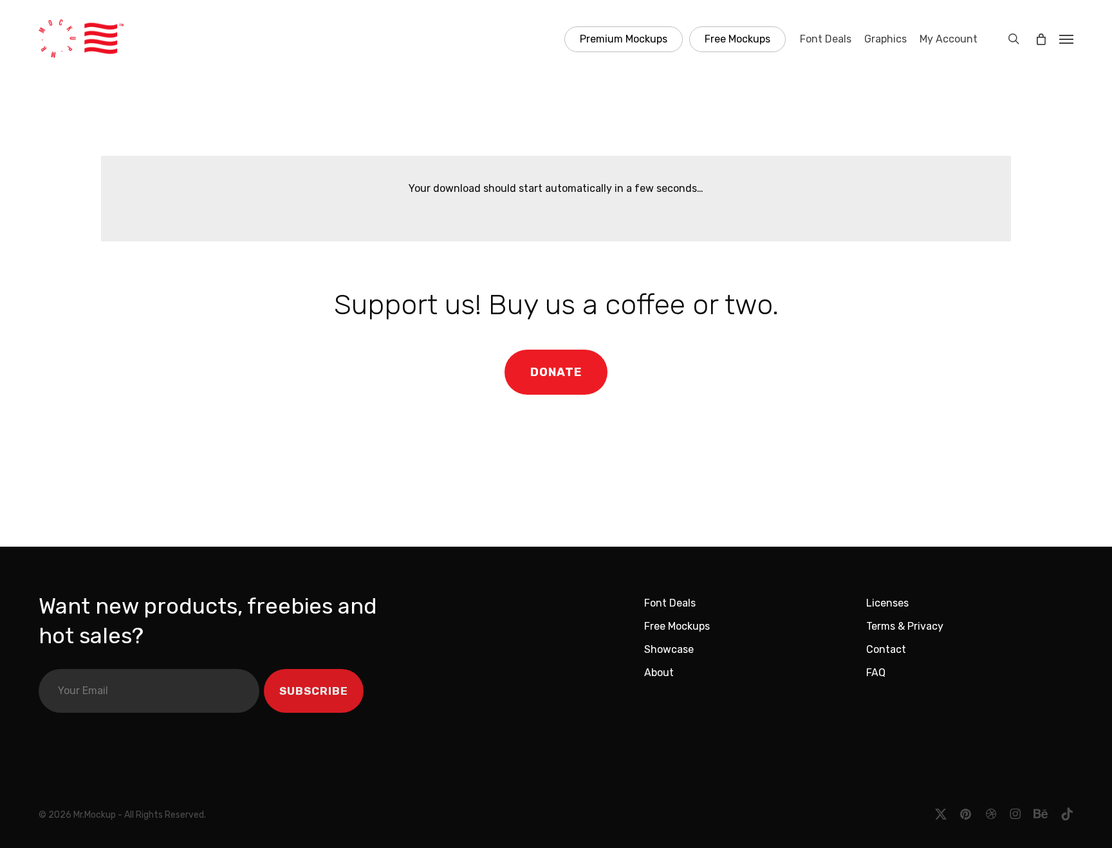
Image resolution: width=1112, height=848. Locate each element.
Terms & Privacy (904, 626)
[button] (1066, 38)
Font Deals (670, 603)
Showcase (669, 649)
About (659, 672)
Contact (886, 649)
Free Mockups (677, 626)
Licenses (887, 603)
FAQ (875, 672)
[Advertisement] (556, 485)
